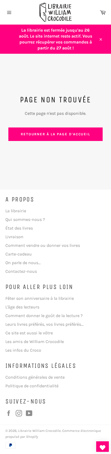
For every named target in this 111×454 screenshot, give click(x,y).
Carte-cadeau (18, 254)
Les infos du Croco (23, 350)
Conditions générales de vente (35, 377)
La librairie (15, 210)
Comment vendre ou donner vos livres (42, 245)
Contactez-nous (21, 271)
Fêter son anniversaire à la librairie (39, 298)
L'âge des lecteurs (22, 307)
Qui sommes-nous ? (25, 219)
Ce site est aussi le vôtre (29, 332)
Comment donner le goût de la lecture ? (44, 315)
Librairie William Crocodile (39, 431)
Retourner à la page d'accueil (56, 134)
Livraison (14, 236)
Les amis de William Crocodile (34, 341)
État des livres (19, 228)
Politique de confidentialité (31, 385)
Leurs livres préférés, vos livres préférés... (44, 324)
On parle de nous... (23, 262)
